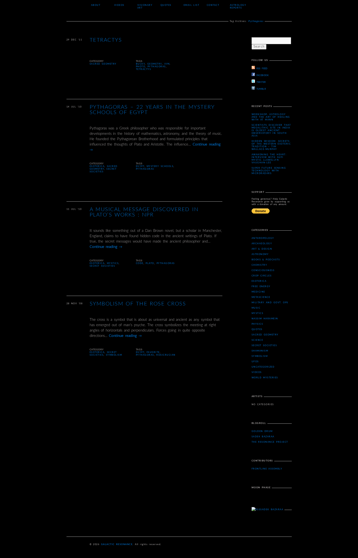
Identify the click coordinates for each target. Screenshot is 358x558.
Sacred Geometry (103, 64)
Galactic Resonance (117, 544)
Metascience (261, 297)
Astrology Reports (238, 6)
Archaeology (262, 244)
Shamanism (260, 351)
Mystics (113, 263)
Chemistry (259, 265)
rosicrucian (166, 355)
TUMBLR (261, 89)
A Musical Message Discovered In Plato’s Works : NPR (144, 212)
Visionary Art (145, 6)
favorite (153, 352)
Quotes (165, 5)
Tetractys (106, 40)
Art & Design (262, 249)
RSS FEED (262, 69)
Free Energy (261, 286)
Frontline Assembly (267, 469)
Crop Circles (262, 276)
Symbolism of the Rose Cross (138, 303)
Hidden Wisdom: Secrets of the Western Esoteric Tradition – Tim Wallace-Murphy (271, 145)
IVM (167, 64)
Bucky (140, 64)
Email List (191, 5)
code (139, 263)
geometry (154, 64)
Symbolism (114, 355)
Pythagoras (157, 67)
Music (256, 308)
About (96, 5)
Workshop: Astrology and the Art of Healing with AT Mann (271, 117)
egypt (140, 166)
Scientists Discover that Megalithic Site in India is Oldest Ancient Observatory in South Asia (271, 130)
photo (140, 67)
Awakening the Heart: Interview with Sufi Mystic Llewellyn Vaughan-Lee (269, 159)
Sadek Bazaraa (263, 437)
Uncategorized (263, 367)
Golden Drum (262, 431)
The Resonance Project (270, 442)
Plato (150, 263)
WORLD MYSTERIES (265, 378)
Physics (257, 324)
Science (257, 340)
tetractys (143, 69)
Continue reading (106, 247)
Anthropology (263, 238)
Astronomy (260, 254)
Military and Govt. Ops (270, 303)
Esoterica (97, 166)
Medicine (258, 292)
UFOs (255, 362)
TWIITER (261, 82)
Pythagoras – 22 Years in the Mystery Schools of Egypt (152, 109)
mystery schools (160, 166)
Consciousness (263, 270)
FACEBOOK (262, 75)
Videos (119, 5)
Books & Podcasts (266, 260)
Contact (213, 5)
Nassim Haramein (265, 319)
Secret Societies (102, 266)
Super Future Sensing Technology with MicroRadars (269, 171)
